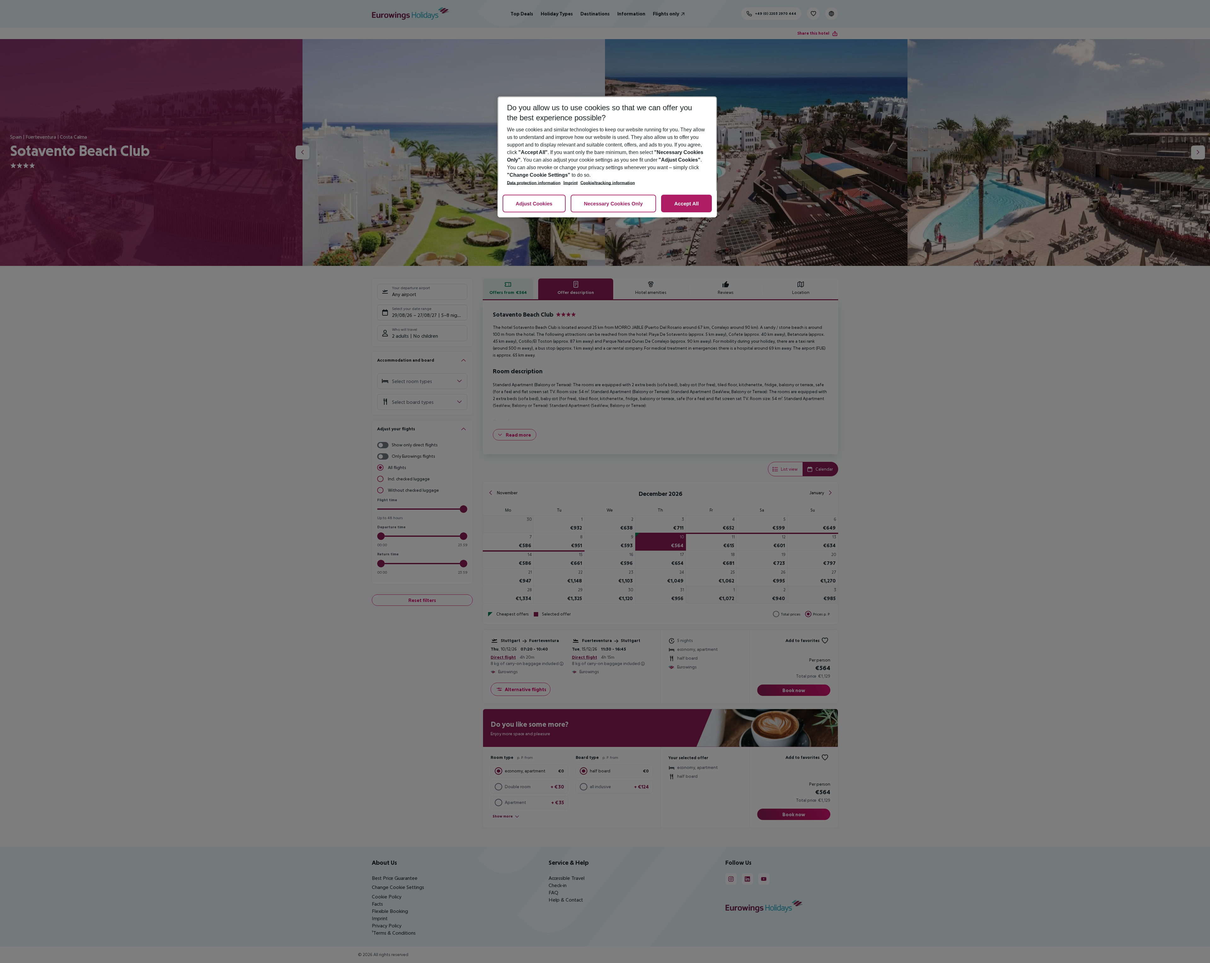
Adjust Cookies (534, 204)
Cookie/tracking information (607, 183)
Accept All (686, 204)
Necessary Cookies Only (613, 204)
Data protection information (534, 183)
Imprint (570, 183)
